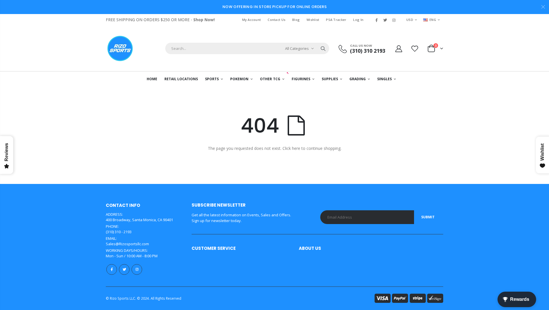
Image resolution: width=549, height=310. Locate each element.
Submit (428, 217)
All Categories (297, 48)
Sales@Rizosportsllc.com (127, 243)
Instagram (137, 269)
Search (323, 48)
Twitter (124, 269)
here (296, 148)
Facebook (111, 269)
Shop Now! (204, 19)
